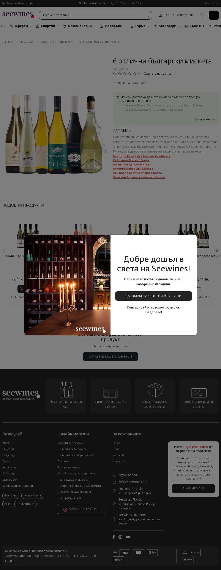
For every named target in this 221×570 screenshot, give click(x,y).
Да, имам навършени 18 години (154, 296)
